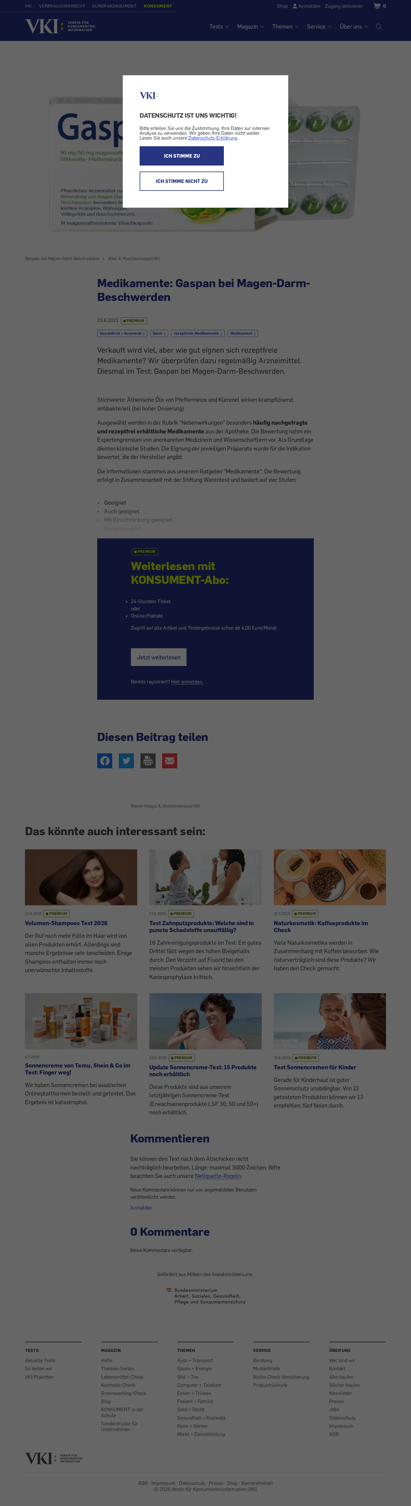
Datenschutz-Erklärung (212, 138)
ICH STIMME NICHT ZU (182, 181)
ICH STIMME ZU (182, 156)
